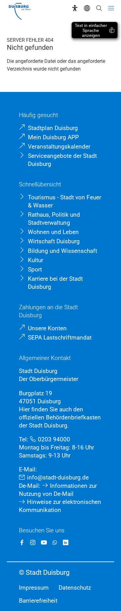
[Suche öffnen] (99, 8)
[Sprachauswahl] (87, 8)
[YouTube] (44, 542)
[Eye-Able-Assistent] (75, 8)
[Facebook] (22, 542)
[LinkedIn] (66, 542)
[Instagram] (33, 542)
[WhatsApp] (55, 542)
